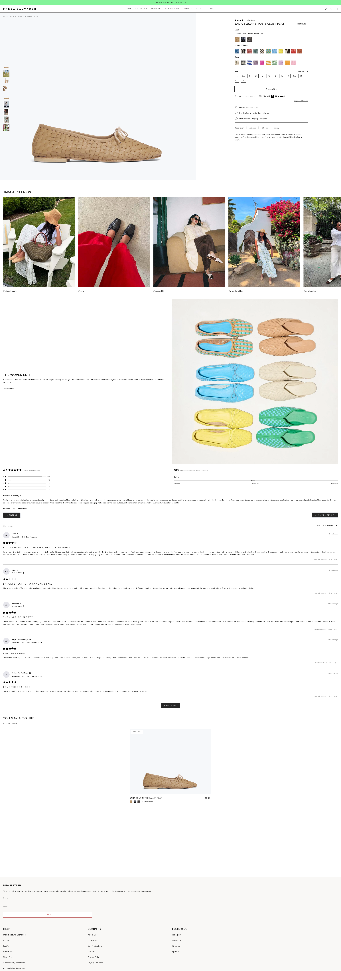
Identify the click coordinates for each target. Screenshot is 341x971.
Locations (92, 940)
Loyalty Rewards (95, 962)
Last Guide (8, 951)
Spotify (175, 951)
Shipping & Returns (301, 101)
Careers (91, 951)
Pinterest (176, 945)
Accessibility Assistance (14, 962)
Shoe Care (8, 957)
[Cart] (336, 9)
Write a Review (327, 516)
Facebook (176, 940)
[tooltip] (20, 496)
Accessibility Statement (14, 968)
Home (5, 16)
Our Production (95, 945)
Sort (319, 525)
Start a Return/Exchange (14, 934)
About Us (92, 934)
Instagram (176, 934)
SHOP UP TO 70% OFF (179, 2)
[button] (271, 20)
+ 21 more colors (147, 802)
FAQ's (6, 945)
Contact (7, 940)
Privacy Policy (94, 957)
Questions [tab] (22, 508)
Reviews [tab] (9, 508)
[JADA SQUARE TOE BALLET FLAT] (170, 761)
